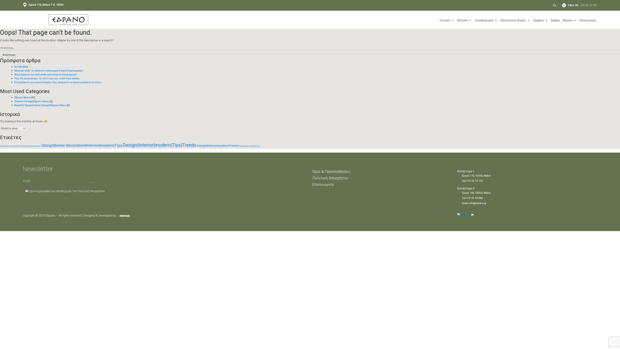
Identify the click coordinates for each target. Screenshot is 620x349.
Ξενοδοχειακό (484, 20)
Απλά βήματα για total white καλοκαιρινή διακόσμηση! (45, 74)
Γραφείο (538, 20)
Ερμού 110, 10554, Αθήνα (476, 175)
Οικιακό (445, 20)
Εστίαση (462, 20)
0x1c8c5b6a (21, 66)
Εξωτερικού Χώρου (513, 20)
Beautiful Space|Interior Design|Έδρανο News (40, 105)
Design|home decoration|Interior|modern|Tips (81, 145)
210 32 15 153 (474, 180)
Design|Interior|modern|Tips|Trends (159, 145)
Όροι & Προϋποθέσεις (331, 171)
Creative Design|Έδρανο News (31, 101)
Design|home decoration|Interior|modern (25, 146)
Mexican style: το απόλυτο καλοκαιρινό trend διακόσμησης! (48, 70)
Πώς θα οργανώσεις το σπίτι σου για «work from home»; (47, 78)
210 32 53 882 (474, 198)
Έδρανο (568, 20)
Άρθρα (555, 20)
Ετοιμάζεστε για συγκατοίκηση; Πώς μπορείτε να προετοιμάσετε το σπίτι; (58, 82)
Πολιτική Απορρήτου (91, 191)
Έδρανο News (22, 97)
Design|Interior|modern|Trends (217, 146)
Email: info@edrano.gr (474, 203)
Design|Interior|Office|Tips (249, 146)
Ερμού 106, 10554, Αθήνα (476, 192)
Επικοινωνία (588, 20)
